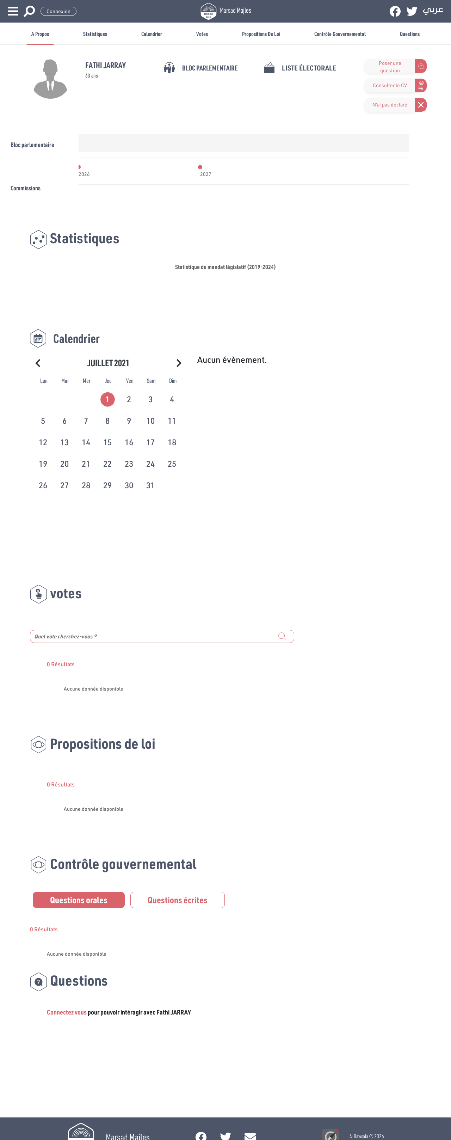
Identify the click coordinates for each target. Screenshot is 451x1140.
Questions (410, 33)
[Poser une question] (369, 66)
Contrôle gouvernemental (340, 33)
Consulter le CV (390, 85)
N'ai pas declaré (389, 105)
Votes (202, 33)
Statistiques (95, 33)
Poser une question (390, 66)
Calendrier (151, 33)
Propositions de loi (261, 33)
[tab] (108, 398)
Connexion (58, 11)
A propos (40, 33)
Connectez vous (67, 1012)
